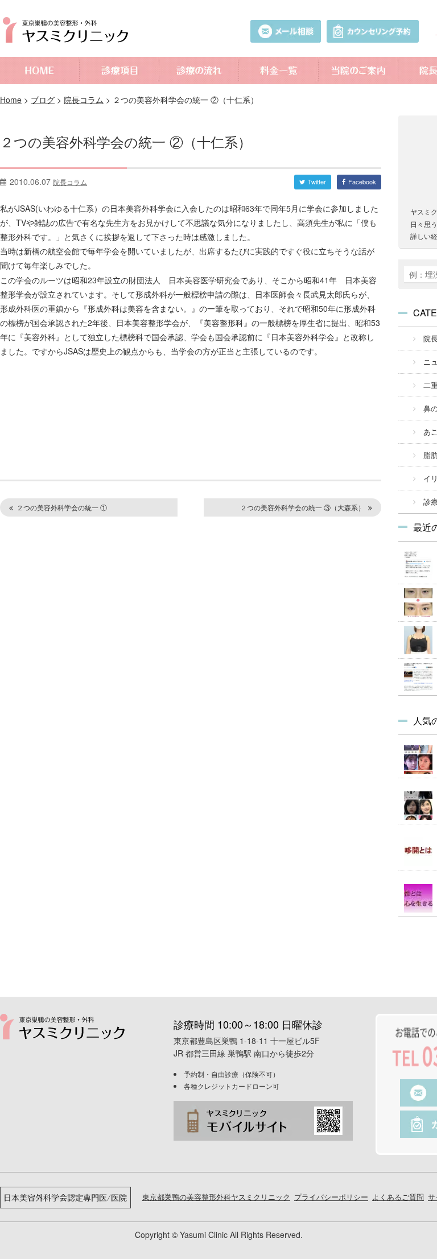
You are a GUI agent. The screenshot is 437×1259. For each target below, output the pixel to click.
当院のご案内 (358, 70)
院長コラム (84, 99)
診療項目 (119, 70)
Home (11, 99)
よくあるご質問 (398, 1196)
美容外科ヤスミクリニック (68, 30)
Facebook (362, 181)
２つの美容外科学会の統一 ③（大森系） (302, 507)
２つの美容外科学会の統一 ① (62, 507)
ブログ (43, 99)
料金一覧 (279, 70)
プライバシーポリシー (331, 1196)
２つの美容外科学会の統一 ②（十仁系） (126, 141)
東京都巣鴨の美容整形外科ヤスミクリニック (216, 1196)
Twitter (317, 181)
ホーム (40, 70)
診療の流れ (199, 70)
